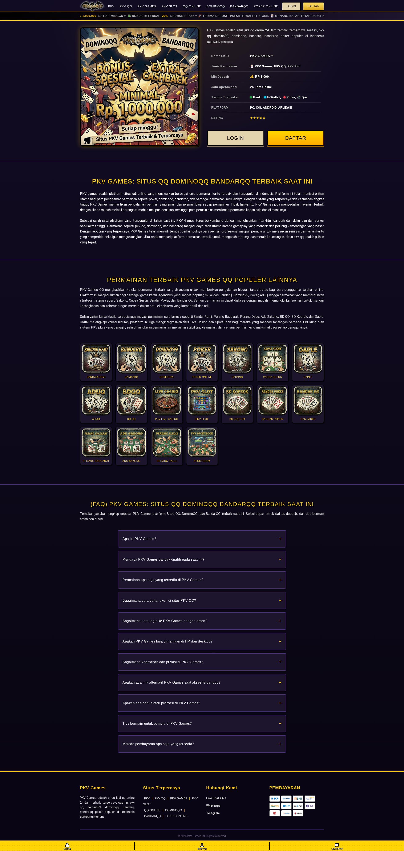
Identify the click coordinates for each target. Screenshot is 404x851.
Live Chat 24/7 (216, 798)
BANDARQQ (239, 6)
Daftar (313, 6)
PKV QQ (126, 6)
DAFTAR (295, 138)
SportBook (223, 322)
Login (291, 6)
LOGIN (235, 138)
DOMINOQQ (215, 6)
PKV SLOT (170, 6)
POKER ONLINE (266, 6)
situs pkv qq (295, 237)
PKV (111, 6)
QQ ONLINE (192, 6)
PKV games (88, 194)
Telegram (213, 813)
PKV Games (260, 56)
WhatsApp (213, 805)
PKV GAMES (146, 6)
